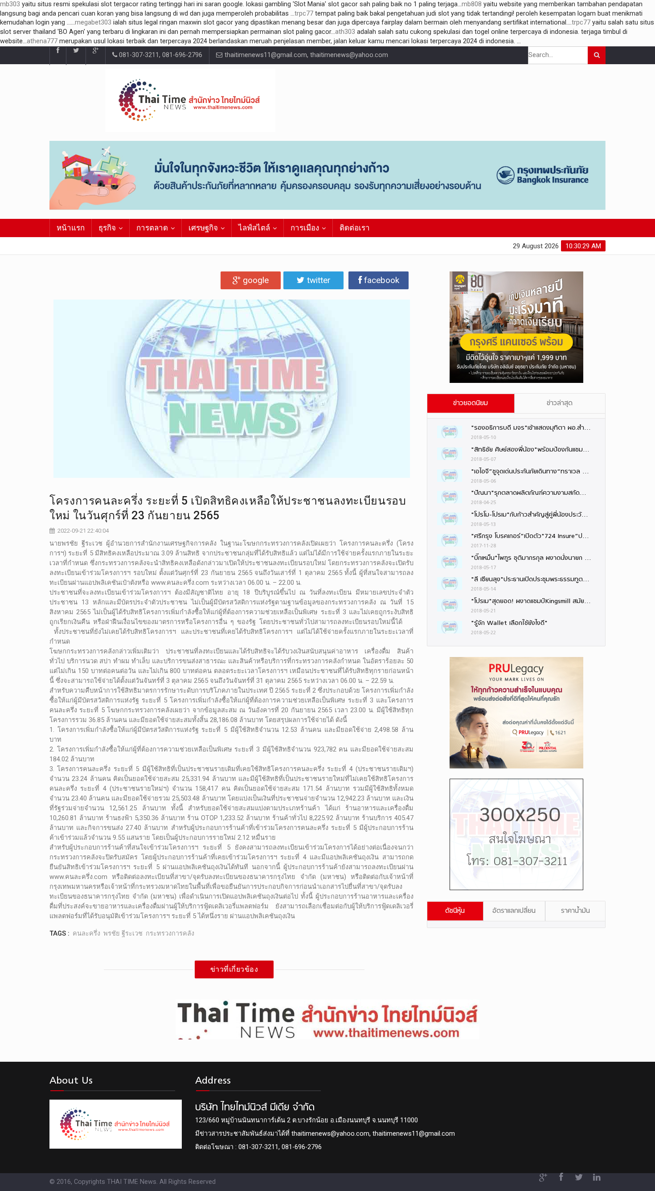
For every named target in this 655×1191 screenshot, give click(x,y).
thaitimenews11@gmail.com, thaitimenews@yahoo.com (305, 55)
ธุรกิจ (107, 227)
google (255, 280)
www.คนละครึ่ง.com (180, 583)
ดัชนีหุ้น (455, 911)
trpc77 (304, 13)
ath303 (345, 32)
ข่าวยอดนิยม (470, 403)
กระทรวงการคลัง (170, 933)
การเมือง (305, 227)
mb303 (10, 4)
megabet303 (93, 22)
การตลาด (152, 227)
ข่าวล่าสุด (560, 403)
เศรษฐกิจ (203, 227)
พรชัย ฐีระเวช (123, 933)
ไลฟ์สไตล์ (254, 227)
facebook (380, 280)
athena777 (42, 41)
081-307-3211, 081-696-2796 (159, 55)
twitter (318, 280)
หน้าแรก (71, 227)
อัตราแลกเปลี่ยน (514, 911)
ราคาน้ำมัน (575, 911)
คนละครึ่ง (86, 933)
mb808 (472, 4)
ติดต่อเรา (355, 227)
